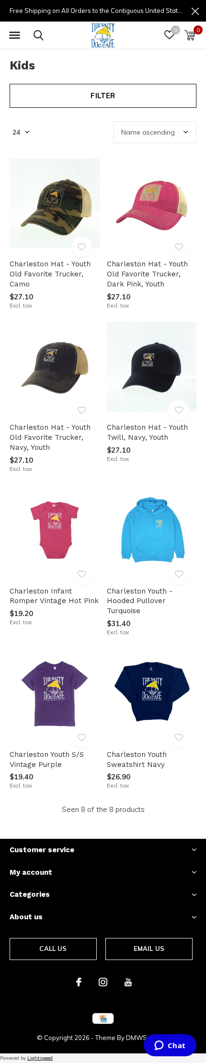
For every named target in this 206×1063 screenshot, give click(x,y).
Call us (53, 948)
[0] (189, 35)
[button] (14, 35)
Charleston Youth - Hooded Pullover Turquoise (139, 601)
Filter (103, 95)
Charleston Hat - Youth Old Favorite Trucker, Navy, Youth (50, 437)
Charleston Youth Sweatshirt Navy (137, 759)
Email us (149, 948)
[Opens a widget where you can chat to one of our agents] (169, 1046)
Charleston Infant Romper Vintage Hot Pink (54, 596)
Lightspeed (40, 1058)
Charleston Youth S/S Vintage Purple (47, 759)
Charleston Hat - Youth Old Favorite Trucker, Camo (50, 274)
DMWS (136, 1037)
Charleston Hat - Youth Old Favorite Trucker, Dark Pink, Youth (147, 274)
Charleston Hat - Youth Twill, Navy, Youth (147, 432)
